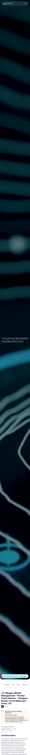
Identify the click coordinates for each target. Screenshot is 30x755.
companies (6, 684)
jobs (12, 684)
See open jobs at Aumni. (11, 715)
